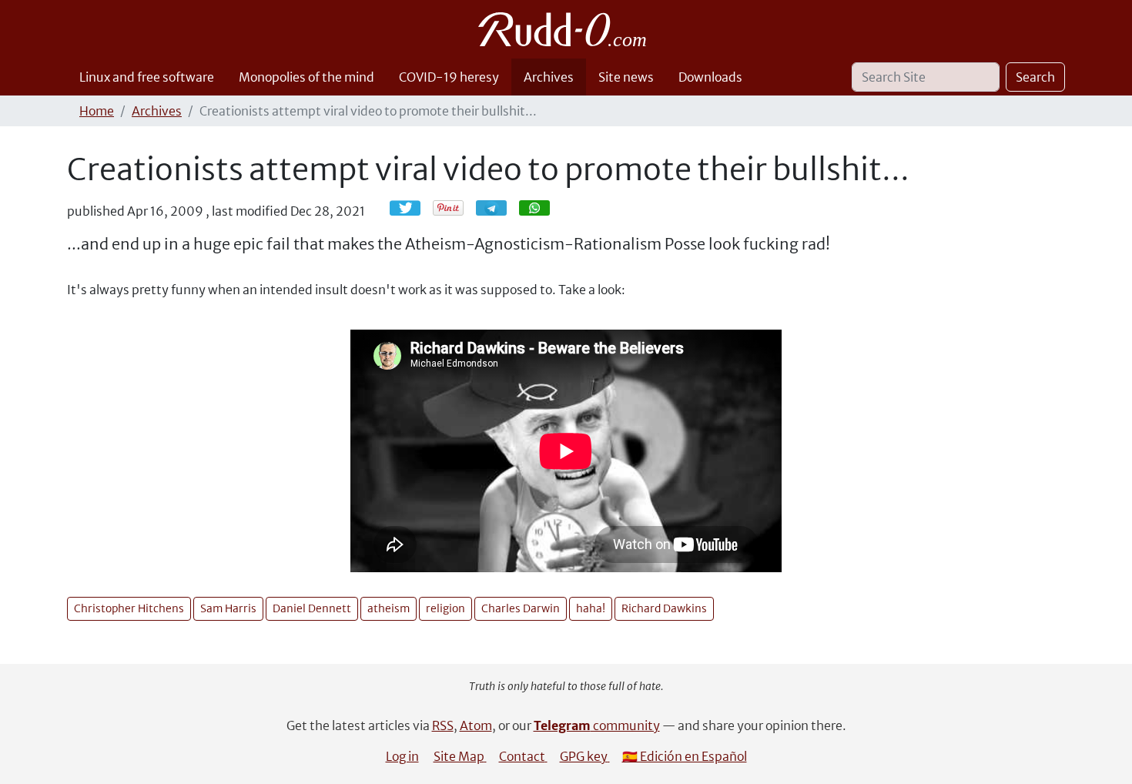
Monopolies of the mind (306, 77)
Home (96, 111)
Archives (549, 77)
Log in (402, 756)
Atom (476, 725)
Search (1035, 77)
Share (499, 207)
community (597, 725)
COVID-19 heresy (449, 77)
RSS (443, 725)
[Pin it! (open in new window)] (448, 208)
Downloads (710, 77)
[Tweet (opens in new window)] (405, 208)
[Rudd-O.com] (566, 29)
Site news (626, 77)
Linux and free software (146, 77)
